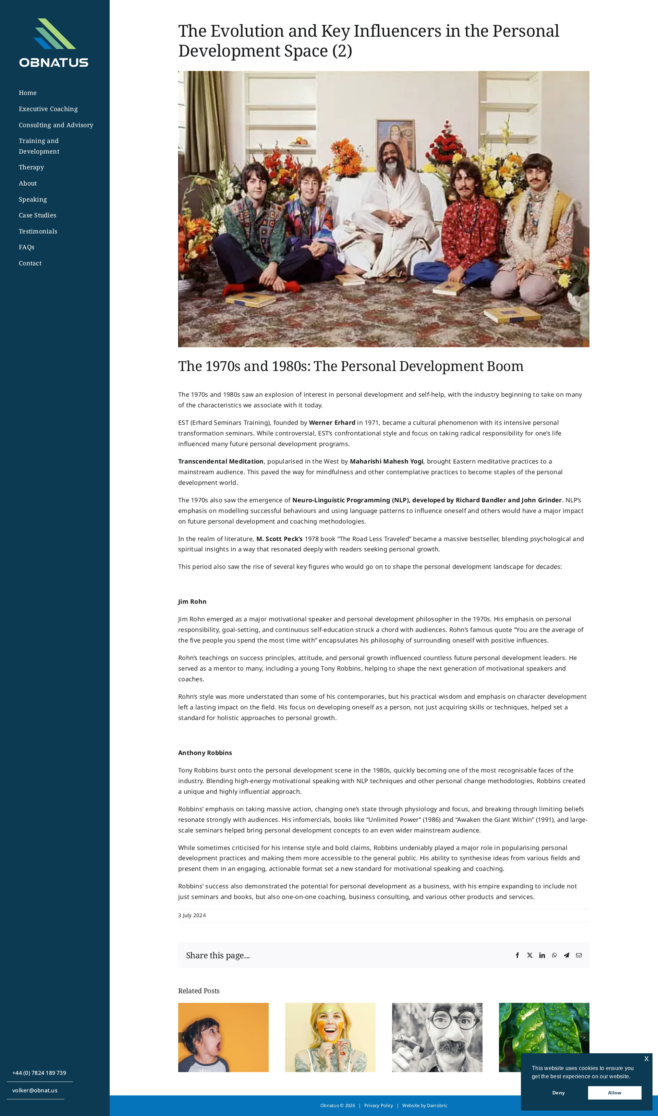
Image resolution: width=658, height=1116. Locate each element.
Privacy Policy (378, 1105)
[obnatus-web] (53, 14)
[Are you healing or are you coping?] (330, 1007)
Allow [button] (614, 1092)
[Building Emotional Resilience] (544, 1007)
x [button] (646, 1058)
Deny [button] (558, 1092)
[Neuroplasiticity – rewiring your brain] (223, 1007)
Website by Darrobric (424, 1105)
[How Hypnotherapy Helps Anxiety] (437, 1007)
